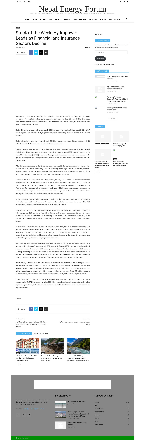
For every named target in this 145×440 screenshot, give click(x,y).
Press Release (114, 19)
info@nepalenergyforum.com (34, 409)
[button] (126, 20)
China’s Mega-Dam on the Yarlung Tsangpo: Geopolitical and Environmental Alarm (78, 414)
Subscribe (100, 58)
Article (58, 19)
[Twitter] (127, 1)
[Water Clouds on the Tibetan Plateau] (60, 425)
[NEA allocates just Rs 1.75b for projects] (121, 136)
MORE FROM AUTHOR (40, 334)
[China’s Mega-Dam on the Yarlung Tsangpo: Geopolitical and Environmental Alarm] (60, 414)
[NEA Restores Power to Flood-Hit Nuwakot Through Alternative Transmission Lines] (27, 346)
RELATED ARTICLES (23, 334)
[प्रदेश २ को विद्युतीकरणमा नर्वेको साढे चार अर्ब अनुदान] (100, 79)
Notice (103, 19)
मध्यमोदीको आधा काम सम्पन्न (102, 144)
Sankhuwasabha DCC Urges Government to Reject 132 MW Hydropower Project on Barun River (78, 358)
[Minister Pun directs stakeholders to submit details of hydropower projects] (103, 154)
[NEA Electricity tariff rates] (60, 404)
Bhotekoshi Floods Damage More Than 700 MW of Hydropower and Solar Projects (51, 358)
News (34, 19)
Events (67, 19)
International (46, 19)
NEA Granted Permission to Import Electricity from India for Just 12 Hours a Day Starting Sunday (31, 324)
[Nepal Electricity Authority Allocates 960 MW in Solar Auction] (121, 154)
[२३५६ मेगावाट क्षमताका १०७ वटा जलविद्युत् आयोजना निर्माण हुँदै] (100, 89)
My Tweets (98, 34)
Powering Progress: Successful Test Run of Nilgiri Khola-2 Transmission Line (117, 99)
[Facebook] (120, 1)
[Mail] (124, 1)
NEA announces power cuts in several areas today (74, 323)
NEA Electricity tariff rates (76, 401)
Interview (93, 19)
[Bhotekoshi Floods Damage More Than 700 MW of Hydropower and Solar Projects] (52, 346)
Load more (111, 118)
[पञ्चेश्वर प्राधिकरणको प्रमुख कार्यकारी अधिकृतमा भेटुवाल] (100, 110)
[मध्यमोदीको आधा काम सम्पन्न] (103, 136)
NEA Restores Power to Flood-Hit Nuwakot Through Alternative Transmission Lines (26, 358)
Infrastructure (79, 19)
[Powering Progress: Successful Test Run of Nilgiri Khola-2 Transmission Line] (100, 99)
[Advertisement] (53, 109)
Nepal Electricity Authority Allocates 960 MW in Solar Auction (120, 163)
